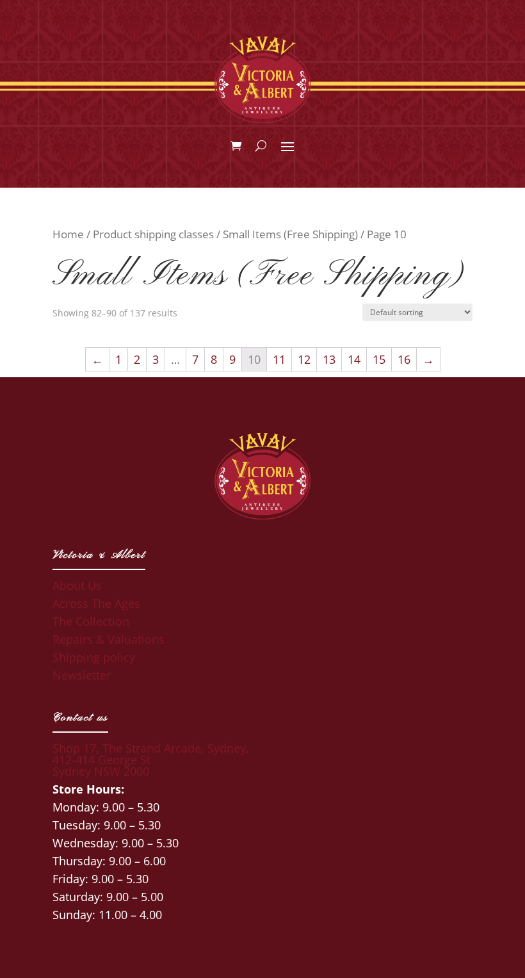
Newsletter (81, 675)
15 (379, 359)
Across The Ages (96, 603)
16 (404, 359)
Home (68, 234)
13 (329, 359)
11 (279, 359)
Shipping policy (93, 657)
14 (354, 359)
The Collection (90, 621)
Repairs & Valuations (108, 639)
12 (304, 359)
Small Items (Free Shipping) (290, 234)
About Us (77, 585)
